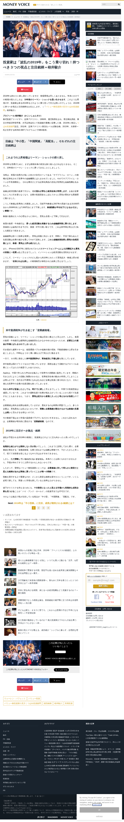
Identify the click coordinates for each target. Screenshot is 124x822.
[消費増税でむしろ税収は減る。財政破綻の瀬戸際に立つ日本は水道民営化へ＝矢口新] (10, 602)
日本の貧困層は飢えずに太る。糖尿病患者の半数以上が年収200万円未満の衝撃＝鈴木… (109, 521)
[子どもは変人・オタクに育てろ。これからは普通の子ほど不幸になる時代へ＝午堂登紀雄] (10, 612)
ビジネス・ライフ (45, 11)
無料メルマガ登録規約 (94, 576)
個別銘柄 (48, 703)
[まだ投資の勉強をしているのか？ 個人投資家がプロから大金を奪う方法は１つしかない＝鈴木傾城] (10, 622)
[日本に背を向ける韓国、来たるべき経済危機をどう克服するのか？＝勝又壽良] (10, 592)
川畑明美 (47, 737)
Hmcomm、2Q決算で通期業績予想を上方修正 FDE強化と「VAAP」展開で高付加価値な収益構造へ (103, 762)
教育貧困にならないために (67, 740)
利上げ (53, 746)
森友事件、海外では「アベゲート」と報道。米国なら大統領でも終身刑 (109, 455)
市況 (67, 11)
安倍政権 (61, 731)
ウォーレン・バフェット (15, 699)
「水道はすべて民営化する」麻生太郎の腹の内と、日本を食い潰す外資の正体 (109, 543)
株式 (14, 11)
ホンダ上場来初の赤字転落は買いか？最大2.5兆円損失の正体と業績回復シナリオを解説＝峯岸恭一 (109, 268)
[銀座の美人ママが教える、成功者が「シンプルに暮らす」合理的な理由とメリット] (10, 632)
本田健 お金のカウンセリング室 (14, 782)
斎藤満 (59, 756)
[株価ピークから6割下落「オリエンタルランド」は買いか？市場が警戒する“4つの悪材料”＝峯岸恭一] (91, 291)
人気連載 (57, 11)
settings (99, 816)
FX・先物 (22, 11)
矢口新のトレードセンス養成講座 (15, 767)
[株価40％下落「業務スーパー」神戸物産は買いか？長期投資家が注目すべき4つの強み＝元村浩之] (91, 223)
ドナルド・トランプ (70, 746)
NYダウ (57, 759)
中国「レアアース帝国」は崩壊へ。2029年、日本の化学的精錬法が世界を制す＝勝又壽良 (108, 53)
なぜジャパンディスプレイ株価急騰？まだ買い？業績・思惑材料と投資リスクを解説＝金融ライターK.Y (109, 314)
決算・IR (74, 11)
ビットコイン (52, 740)
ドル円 (67, 731)
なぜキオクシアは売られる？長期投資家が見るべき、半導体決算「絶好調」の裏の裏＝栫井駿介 (109, 139)
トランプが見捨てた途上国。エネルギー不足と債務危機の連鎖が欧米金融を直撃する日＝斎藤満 (109, 257)
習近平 (55, 731)
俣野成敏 (73, 749)
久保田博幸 (48, 731)
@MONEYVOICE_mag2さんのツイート (103, 627)
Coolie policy (97, 805)
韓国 (49, 762)
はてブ (38, 82)
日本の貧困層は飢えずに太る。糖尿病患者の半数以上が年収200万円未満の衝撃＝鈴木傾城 (109, 117)
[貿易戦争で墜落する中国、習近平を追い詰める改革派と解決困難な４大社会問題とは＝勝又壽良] (10, 572)
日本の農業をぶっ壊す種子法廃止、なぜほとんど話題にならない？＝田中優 (108, 554)
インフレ (47, 746)
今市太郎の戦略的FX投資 (60, 737)
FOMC (57, 734)
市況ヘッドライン (9, 755)
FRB (45, 740)
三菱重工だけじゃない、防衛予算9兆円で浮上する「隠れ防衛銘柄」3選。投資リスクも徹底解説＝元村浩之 (109, 246)
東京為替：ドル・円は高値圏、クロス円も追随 (102, 731)
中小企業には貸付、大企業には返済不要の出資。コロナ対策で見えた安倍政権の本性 (109, 488)
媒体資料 (89, 613)
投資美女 (6, 779)
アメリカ (72, 766)
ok (99, 810)
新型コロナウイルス (70, 734)
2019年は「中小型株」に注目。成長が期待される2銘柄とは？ (44, 503)
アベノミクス (67, 756)
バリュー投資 (34, 699)
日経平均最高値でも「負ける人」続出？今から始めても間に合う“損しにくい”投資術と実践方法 (109, 40)
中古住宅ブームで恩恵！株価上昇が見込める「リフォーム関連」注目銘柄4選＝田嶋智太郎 (109, 212)
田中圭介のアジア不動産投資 (13, 771)
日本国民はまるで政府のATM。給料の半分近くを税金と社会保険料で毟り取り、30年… (109, 499)
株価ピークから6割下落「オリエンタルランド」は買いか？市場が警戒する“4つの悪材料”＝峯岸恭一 (109, 291)
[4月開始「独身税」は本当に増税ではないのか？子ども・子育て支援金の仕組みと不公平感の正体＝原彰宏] (91, 302)
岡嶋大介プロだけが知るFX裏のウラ (16, 763)
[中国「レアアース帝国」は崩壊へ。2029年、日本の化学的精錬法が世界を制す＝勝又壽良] (91, 235)
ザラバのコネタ (8, 786)
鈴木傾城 (59, 766)
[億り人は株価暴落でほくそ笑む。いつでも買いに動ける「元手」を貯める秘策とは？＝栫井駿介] (10, 562)
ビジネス (117, 88)
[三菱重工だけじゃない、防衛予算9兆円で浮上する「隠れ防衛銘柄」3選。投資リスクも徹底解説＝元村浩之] (91, 246)
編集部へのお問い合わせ (94, 618)
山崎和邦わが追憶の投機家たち (14, 759)
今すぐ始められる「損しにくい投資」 (50, 5)
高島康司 (66, 766)
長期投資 (69, 703)
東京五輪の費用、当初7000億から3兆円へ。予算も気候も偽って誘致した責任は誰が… (108, 510)
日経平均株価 (52, 752)
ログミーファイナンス (61, 762)
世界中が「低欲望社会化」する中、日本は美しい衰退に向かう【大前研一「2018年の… (108, 532)
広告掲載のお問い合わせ (94, 616)
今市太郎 (51, 734)
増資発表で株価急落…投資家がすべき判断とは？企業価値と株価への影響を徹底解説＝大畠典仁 (109, 279)
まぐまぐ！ (41, 796)
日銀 (61, 734)
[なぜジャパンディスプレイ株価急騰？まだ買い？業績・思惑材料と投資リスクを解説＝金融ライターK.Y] (91, 313)
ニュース (7, 11)
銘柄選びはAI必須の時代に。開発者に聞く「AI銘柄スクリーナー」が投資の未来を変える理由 (105, 26)
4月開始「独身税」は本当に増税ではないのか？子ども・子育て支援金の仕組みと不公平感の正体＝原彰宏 (109, 303)
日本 (68, 769)
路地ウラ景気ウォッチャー (12, 775)
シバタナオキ (74, 737)
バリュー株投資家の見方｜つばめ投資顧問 (22, 703)
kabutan (43, 320)
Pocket (25, 90)
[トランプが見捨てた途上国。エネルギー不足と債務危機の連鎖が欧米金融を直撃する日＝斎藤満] (91, 257)
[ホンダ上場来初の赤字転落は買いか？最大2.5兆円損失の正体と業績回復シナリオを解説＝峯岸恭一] (91, 268)
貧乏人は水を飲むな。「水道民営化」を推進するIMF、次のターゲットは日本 (109, 95)
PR (4, 790)
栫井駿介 (58, 703)
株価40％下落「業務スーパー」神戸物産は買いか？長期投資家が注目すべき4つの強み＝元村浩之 (109, 223)
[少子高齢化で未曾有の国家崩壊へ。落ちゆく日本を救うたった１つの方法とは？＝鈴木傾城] (10, 582)
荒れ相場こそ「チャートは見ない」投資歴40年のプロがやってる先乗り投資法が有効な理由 (108, 64)
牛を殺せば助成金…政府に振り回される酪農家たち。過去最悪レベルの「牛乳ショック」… (109, 466)
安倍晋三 (72, 759)
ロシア (66, 759)
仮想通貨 (59, 746)
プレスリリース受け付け (94, 620)
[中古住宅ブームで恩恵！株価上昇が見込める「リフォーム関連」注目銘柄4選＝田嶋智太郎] (91, 212)
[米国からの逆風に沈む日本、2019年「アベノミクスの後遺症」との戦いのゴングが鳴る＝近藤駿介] (10, 552)
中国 (61, 759)
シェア (22, 82)
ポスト (58, 82)
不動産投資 (32, 11)
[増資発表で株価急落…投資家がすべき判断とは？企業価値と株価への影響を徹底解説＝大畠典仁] (91, 280)
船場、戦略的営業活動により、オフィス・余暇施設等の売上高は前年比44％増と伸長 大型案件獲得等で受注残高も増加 (103, 752)
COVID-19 (73, 731)
